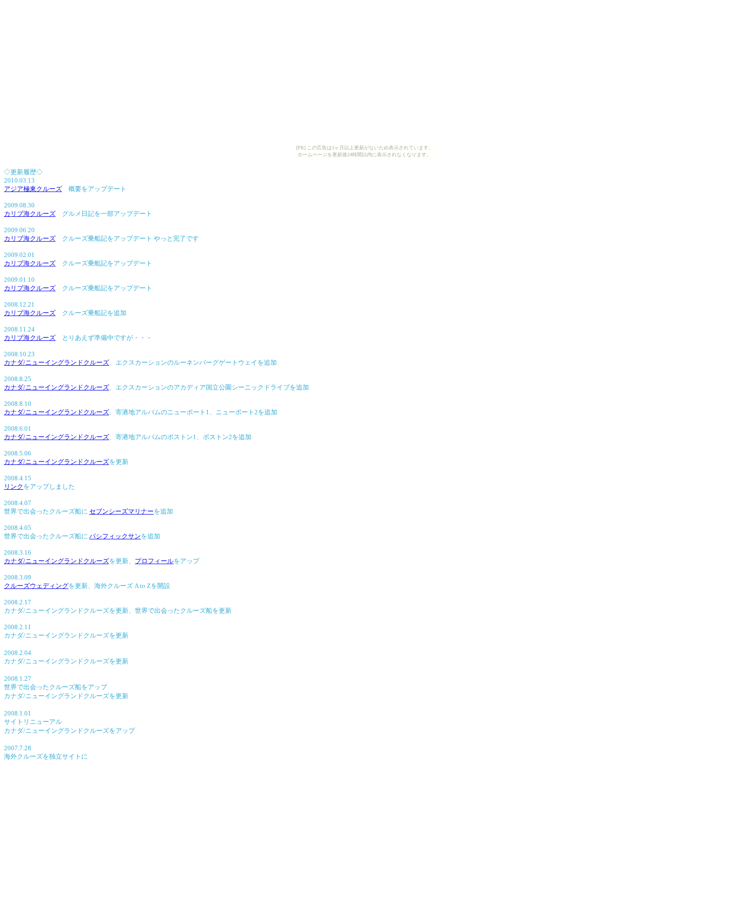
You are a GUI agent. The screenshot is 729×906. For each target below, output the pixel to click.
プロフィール (154, 561)
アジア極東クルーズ (33, 189)
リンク (13, 486)
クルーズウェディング (36, 585)
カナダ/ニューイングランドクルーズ (56, 362)
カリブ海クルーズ (30, 213)
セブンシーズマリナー (121, 511)
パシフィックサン (115, 536)
